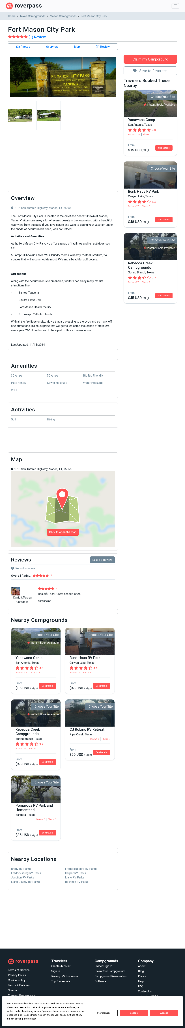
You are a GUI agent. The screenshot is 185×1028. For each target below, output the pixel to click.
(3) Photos (23, 46)
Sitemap (13, 990)
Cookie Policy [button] (30, 1015)
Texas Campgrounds (33, 16)
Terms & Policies (19, 985)
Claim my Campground (150, 59)
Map (77, 46)
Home (12, 16)
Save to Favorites (152, 71)
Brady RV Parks (21, 869)
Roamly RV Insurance (64, 976)
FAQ (140, 986)
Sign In (55, 971)
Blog (141, 971)
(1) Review (103, 46)
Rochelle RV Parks (77, 882)
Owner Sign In (103, 966)
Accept (164, 1013)
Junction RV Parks (22, 877)
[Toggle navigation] (175, 6)
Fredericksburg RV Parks (81, 869)
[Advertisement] (63, 161)
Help (141, 981)
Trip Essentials (60, 981)
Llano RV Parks (74, 877)
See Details (164, 148)
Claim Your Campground (109, 971)
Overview (52, 46)
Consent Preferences (21, 995)
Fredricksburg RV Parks (26, 873)
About (141, 966)
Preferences (104, 1013)
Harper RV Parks (75, 873)
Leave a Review (102, 559)
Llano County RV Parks (25, 882)
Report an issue (25, 568)
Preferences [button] (30, 1019)
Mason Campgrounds (63, 16)
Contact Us (145, 991)
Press (142, 976)
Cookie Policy (16, 980)
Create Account (60, 966)
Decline (134, 1013)
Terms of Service (19, 970)
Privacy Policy (17, 975)
